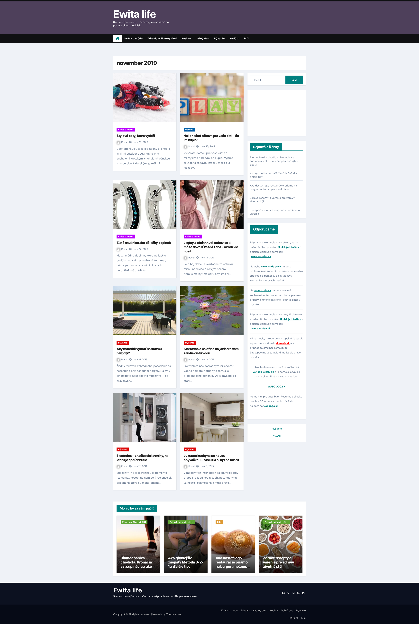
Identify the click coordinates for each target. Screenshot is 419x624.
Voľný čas (202, 38)
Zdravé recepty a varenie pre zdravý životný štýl (278, 562)
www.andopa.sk (271, 266)
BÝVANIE (277, 436)
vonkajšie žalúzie (263, 372)
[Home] (117, 38)
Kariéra (234, 38)
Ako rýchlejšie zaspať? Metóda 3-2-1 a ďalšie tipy (185, 562)
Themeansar (173, 614)
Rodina (186, 38)
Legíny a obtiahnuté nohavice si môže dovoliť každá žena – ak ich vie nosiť (211, 247)
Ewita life (134, 14)
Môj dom (277, 428)
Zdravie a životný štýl (162, 38)
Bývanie (219, 38)
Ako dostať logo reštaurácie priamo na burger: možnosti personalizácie (273, 187)
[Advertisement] (270, 113)
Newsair (157, 614)
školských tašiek (288, 247)
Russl (124, 142)
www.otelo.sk (262, 290)
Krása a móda (133, 38)
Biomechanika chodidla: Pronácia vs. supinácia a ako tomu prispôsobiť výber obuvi (274, 161)
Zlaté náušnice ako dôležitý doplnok (144, 243)
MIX (246, 38)
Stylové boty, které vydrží (136, 136)
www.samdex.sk (261, 256)
